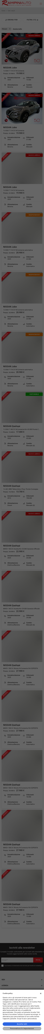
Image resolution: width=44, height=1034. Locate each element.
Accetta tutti (22, 1024)
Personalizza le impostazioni (22, 1028)
